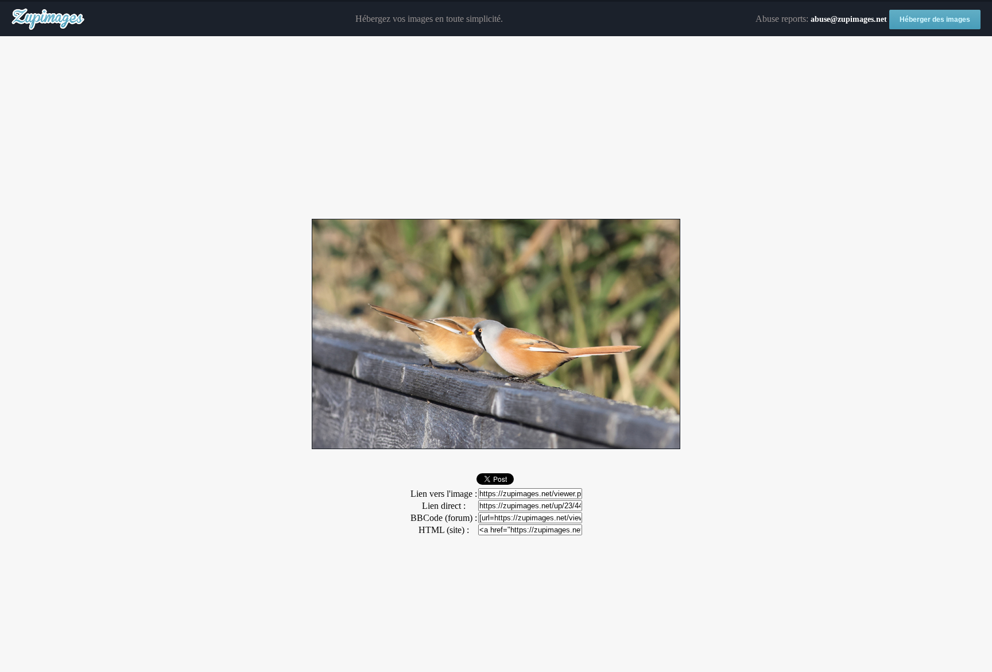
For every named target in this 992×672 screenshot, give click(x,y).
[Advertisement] (496, 128)
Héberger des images (935, 20)
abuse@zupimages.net (849, 19)
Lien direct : (444, 506)
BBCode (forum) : (443, 518)
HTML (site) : (443, 530)
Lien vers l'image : (443, 494)
